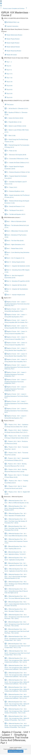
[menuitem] (1, 4)
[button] (1, 1)
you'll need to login (22, 749)
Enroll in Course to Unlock (15, 751)
